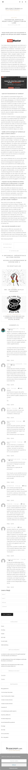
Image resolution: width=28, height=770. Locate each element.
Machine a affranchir (5, 714)
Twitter (3, 679)
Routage (3, 726)
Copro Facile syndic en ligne (7, 696)
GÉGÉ (8, 388)
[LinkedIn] (22, 2)
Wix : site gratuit (4, 737)
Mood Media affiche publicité (8, 722)
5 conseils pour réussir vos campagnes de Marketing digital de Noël (14, 318)
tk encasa (9, 504)
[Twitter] (20, 2)
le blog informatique (13, 559)
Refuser (14, 765)
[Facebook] (10, 250)
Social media (4, 641)
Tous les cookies (14, 761)
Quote (12, 360)
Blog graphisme (4, 688)
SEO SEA (14, 17)
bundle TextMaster (21, 116)
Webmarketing (16, 314)
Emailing (3, 629)
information (10, 485)
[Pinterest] (14, 250)
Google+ (3, 675)
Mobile (2, 633)
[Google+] (18, 250)
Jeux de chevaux (11, 442)
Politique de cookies (13, 768)
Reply (11, 329)
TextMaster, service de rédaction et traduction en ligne (14, 21)
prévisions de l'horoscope (14, 363)
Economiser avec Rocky (13, 459)
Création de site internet (6, 699)
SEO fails (3, 729)
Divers (2, 626)
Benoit (9, 408)
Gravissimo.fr (4, 707)
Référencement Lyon (13, 328)
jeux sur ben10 (11, 421)
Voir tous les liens (5, 733)
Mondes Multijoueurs (6, 718)
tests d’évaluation (9, 100)
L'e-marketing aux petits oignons (8, 711)
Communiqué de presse (6, 692)
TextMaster (4, 47)
